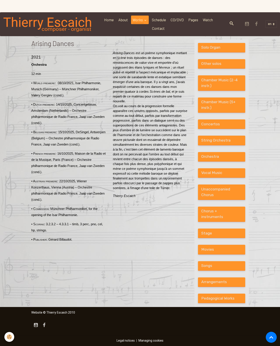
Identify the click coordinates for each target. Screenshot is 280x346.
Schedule (159, 20)
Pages (193, 20)
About (123, 20)
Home (109, 20)
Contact (158, 28)
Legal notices (126, 340)
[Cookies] (9, 337)
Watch (208, 20)
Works (138, 20)
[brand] (48, 24)
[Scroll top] (271, 337)
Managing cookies (150, 340)
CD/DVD (177, 20)
